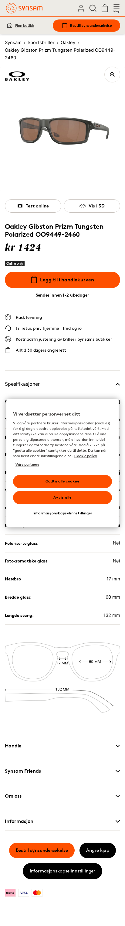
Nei (116, 543)
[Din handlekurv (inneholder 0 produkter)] (104, 8)
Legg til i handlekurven (67, 280)
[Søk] (92, 8)
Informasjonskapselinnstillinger (62, 871)
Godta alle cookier (63, 481)
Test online (37, 206)
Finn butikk (24, 25)
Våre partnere (27, 464)
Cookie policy (85, 456)
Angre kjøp (97, 850)
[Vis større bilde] (112, 74)
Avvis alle (62, 497)
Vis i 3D (97, 206)
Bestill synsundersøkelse (91, 25)
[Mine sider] (81, 8)
